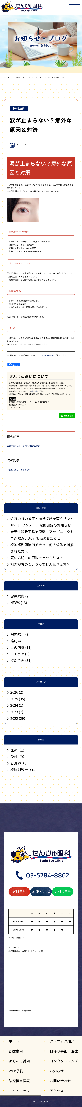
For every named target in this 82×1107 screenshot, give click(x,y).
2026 (14, 692)
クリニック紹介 (62, 1041)
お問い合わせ (41, 891)
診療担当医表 (19, 1080)
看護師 (15, 762)
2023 (14, 711)
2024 (14, 705)
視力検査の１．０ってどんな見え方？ (40, 564)
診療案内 (16, 1050)
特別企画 (19, 108)
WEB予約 (19, 891)
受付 (13, 756)
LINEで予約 (63, 891)
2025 (14, 698)
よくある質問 (19, 1060)
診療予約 (34, 391)
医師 (13, 749)
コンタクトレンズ (64, 1060)
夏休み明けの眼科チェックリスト (36, 557)
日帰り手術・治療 (64, 1050)
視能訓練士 (19, 769)
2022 (14, 718)
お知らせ (57, 1070)
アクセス (57, 1090)
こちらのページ (46, 355)
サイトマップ (19, 1090)
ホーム (14, 1041)
